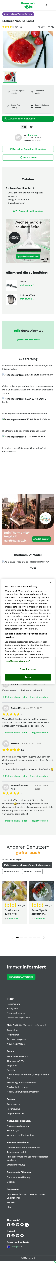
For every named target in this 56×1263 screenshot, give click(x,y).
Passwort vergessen (17, 1039)
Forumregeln (13, 1130)
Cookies (11, 1181)
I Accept (28, 677)
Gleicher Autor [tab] (11, 871)
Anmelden (12, 1030)
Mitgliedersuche (15, 1113)
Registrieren (13, 1034)
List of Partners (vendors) (17, 661)
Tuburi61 (13, 918)
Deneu (14, 684)
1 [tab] (17, 937)
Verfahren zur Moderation (20, 1135)
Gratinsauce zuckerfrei (12, 912)
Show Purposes (28, 669)
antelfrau (40, 918)
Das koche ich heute (17, 1087)
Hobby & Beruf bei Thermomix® (23, 1091)
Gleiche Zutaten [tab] (32, 871)
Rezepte (11, 1070)
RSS (9, 1207)
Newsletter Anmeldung (21, 976)
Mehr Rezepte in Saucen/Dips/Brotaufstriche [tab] (27, 865)
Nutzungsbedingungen (18, 1126)
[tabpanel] (28, 911)
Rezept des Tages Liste (18, 1017)
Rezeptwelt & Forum (17, 1056)
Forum (10, 1051)
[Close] (50, 582)
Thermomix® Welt (16, 1061)
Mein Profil (26, 1025)
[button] (3, 5)
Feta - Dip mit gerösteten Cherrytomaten (40, 912)
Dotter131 (16, 708)
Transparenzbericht (17, 1152)
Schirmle (32, 135)
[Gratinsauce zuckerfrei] (14, 891)
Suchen (11, 1099)
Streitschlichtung (16, 1164)
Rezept (10, 998)
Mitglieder (12, 1065)
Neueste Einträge (16, 1043)
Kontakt (11, 1202)
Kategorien (12, 1008)
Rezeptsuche (13, 1004)
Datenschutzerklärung (18, 1177)
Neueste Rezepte (16, 1013)
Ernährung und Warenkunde (21, 1082)
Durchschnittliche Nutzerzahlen (23, 1147)
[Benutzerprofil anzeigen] (18, 137)
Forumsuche (13, 1108)
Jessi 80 (15, 743)
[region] (28, 631)
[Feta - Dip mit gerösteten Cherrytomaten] (41, 891)
